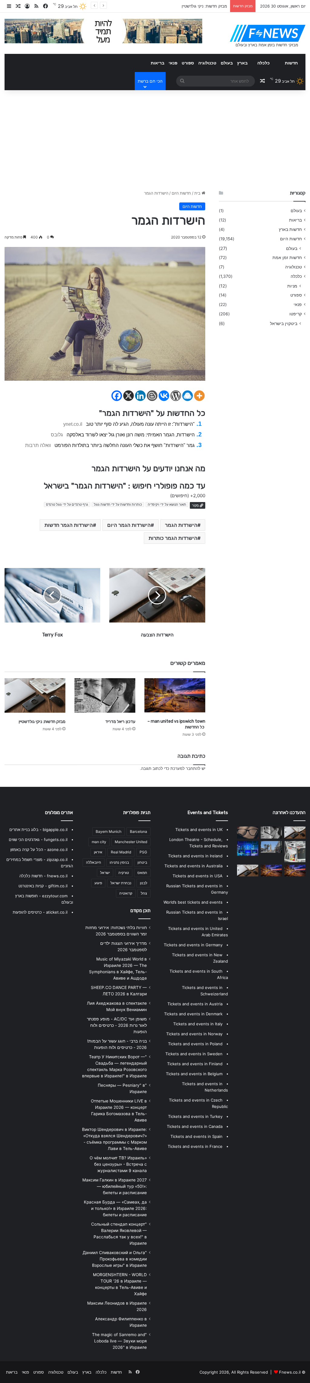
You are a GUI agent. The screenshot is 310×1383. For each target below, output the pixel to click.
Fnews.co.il (290, 1372)
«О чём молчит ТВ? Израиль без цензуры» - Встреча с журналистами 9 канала (118, 1164)
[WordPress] (175, 395)
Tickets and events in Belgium (194, 1073)
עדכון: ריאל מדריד (120, 721)
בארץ (242, 62)
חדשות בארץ (290, 229)
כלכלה (263, 62)
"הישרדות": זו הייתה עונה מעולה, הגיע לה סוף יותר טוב (140, 424)
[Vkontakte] (164, 395)
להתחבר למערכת (185, 768)
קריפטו (295, 313)
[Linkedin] (140, 395)
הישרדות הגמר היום (129, 525)
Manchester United (131, 841)
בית (198, 193)
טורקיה (123, 872)
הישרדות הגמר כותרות (173, 538)
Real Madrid (121, 852)
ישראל (105, 872)
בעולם (227, 62)
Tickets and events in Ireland (195, 855)
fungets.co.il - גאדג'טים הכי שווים (38, 839)
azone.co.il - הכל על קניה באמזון (39, 849)
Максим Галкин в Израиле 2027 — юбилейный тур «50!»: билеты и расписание (114, 1186)
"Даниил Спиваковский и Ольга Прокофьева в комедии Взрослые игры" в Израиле (115, 1259)
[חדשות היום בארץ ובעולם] (267, 33)
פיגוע (98, 883)
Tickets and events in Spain (196, 1136)
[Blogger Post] (152, 395)
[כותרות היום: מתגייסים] (271, 847)
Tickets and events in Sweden (194, 1053)
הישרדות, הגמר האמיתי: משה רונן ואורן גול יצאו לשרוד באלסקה (131, 434)
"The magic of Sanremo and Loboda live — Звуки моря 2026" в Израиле (119, 1341)
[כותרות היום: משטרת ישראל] (247, 870)
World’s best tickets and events (193, 902)
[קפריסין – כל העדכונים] (271, 870)
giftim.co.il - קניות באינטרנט (43, 885)
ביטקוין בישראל (283, 323)
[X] (128, 395)
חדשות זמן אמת (287, 257)
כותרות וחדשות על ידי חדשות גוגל (118, 504)
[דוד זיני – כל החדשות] (247, 848)
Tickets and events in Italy (198, 1023)
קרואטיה (125, 893)
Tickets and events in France (195, 1146)
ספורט (188, 62)
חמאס (142, 872)
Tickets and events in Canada (195, 1126)
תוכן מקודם (140, 910)
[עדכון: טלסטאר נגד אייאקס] (294, 851)
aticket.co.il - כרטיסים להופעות (40, 912)
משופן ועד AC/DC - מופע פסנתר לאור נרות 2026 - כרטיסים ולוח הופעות (117, 1025)
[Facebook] (116, 395)
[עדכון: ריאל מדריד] (104, 695)
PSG (143, 852)
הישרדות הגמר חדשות (69, 525)
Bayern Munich (108, 831)
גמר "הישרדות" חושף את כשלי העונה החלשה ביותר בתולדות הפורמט (124, 445)
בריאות (157, 62)
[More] (199, 395)
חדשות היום (181, 193)
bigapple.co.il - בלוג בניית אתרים (38, 829)
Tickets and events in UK (199, 829)
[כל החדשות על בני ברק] (294, 870)
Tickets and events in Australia (193, 865)
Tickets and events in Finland (195, 1063)
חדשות (291, 62)
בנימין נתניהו (119, 862)
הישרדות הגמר (181, 525)
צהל (144, 893)
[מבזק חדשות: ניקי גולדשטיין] (35, 695)
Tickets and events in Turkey (195, 1116)
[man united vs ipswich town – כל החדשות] (174, 695)
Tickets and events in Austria (195, 1003)
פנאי (173, 62)
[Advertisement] (155, 138)
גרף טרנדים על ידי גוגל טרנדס (67, 504)
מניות (292, 285)
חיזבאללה (93, 862)
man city (99, 841)
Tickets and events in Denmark (193, 1013)
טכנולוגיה (207, 62)
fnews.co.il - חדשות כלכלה (43, 875)
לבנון (143, 883)
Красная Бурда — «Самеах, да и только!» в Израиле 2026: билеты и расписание (115, 1208)
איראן (98, 852)
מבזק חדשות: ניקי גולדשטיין (42, 721)
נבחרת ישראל (120, 883)
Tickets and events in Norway (194, 1033)
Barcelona (138, 831)
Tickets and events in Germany (193, 944)
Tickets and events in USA (198, 875)
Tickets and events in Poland (195, 1043)
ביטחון (142, 862)
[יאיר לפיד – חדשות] (247, 832)
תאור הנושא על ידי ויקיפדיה (167, 504)
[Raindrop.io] (187, 395)
